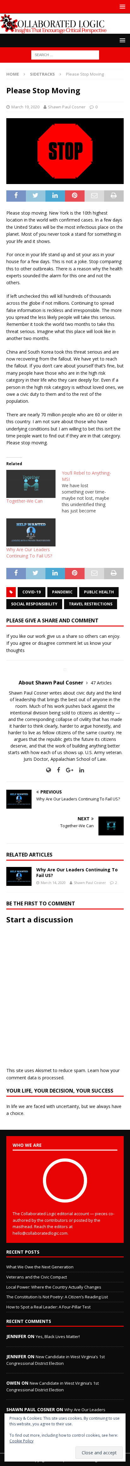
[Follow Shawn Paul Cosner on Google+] (67, 770)
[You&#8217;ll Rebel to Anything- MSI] (89, 492)
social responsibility (34, 604)
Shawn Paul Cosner (67, 107)
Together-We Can (24, 501)
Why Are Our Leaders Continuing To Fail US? (29, 552)
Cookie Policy (21, 1441)
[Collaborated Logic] (65, 30)
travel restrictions (90, 604)
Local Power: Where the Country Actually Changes (53, 1287)
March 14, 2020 (53, 882)
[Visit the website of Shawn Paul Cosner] (48, 770)
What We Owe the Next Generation (40, 1267)
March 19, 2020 (25, 107)
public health (99, 592)
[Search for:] (65, 54)
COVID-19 (31, 592)
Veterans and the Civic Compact (36, 1277)
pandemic (62, 592)
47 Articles (101, 683)
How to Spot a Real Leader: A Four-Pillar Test (48, 1307)
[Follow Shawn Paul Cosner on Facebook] (56, 770)
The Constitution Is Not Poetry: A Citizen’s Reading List (57, 1297)
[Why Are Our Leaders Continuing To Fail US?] (31, 532)
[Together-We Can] (31, 484)
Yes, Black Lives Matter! (58, 1336)
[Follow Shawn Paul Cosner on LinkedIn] (79, 770)
